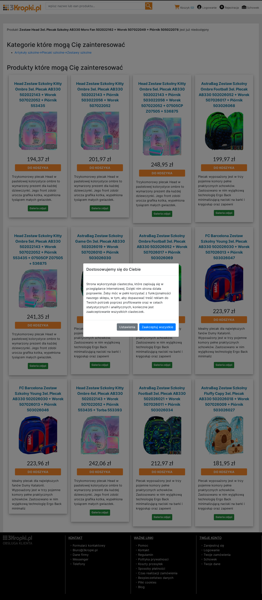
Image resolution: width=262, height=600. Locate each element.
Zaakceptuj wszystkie (157, 327)
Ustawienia (127, 327)
